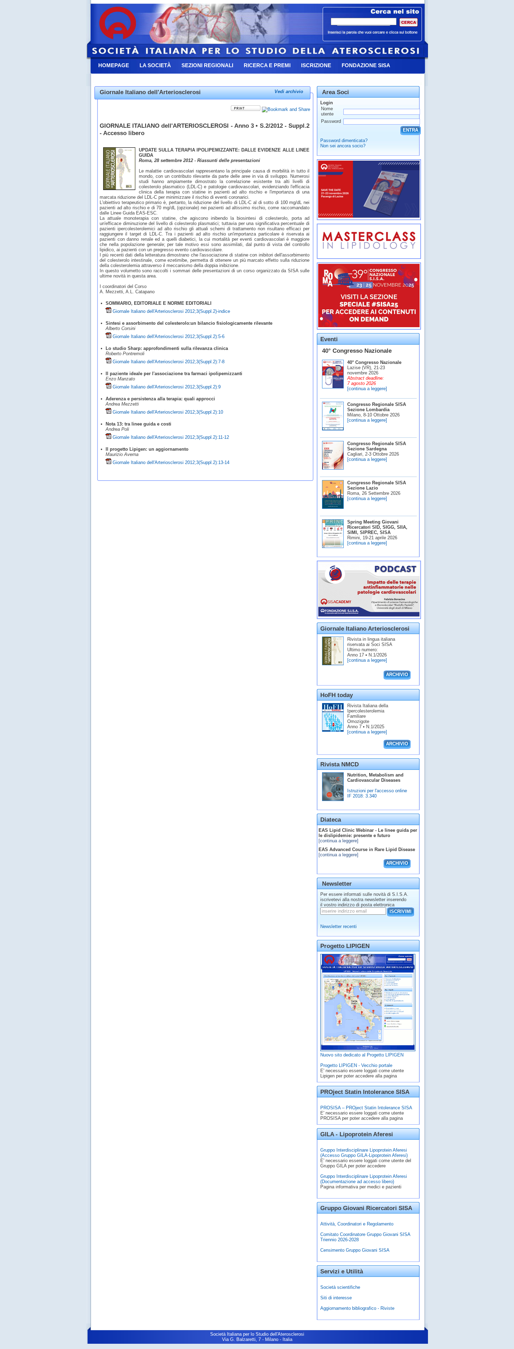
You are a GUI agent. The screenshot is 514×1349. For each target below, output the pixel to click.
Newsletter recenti (338, 926)
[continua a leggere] (367, 388)
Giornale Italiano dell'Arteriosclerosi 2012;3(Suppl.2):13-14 (171, 462)
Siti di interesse (336, 1297)
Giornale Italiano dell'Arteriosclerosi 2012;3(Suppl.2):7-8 (168, 361)
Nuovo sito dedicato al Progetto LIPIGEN (362, 1055)
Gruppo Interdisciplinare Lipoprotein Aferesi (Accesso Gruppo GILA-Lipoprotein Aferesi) (364, 1152)
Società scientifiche (340, 1287)
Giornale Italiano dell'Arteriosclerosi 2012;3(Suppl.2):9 (167, 386)
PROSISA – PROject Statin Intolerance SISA (366, 1107)
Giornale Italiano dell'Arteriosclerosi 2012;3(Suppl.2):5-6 (168, 336)
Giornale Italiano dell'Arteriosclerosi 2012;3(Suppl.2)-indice (171, 311)
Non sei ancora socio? (342, 145)
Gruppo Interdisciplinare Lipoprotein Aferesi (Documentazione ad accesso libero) (363, 1179)
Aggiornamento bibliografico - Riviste (357, 1308)
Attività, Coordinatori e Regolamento (356, 1224)
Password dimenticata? (343, 140)
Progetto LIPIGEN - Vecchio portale (356, 1065)
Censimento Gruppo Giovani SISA (355, 1250)
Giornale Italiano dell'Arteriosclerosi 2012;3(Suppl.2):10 (168, 412)
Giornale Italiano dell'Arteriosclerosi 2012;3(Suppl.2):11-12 (171, 437)
